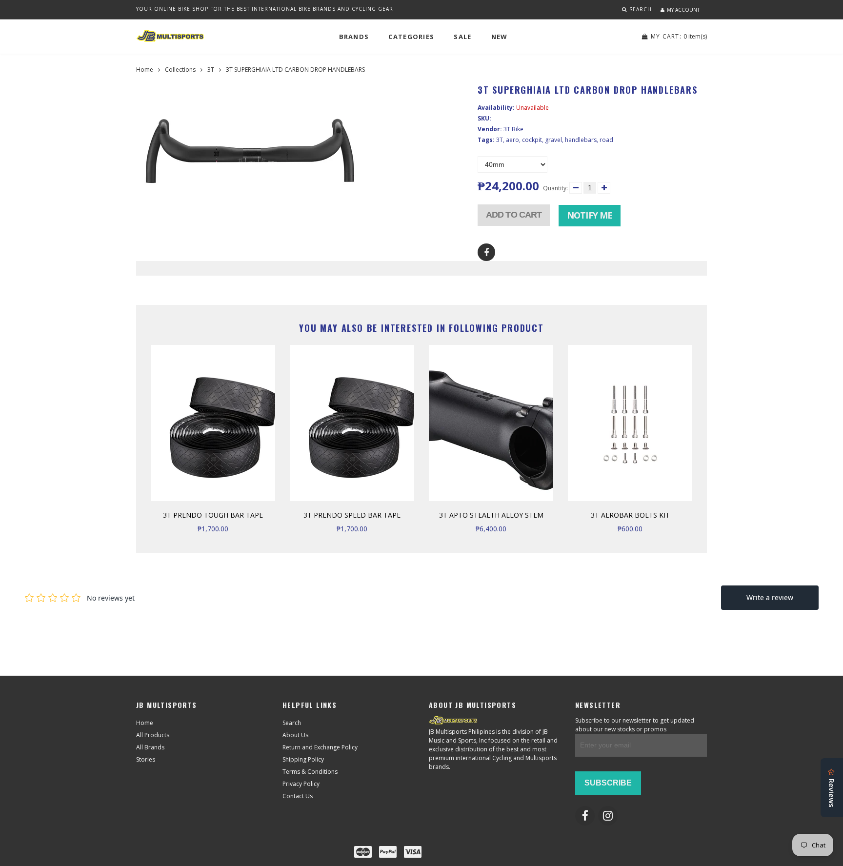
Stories (145, 759)
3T (210, 69)
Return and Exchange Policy (320, 747)
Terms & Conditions (310, 771)
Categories (411, 36)
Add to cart (514, 215)
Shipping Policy (303, 759)
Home (144, 69)
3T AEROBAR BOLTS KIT (630, 515)
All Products (152, 735)
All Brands (150, 747)
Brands (354, 36)
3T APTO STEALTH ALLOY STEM (491, 515)
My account (683, 9)
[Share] (486, 252)
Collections (180, 69)
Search (291, 723)
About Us (295, 735)
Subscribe (608, 783)
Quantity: (555, 188)
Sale (462, 36)
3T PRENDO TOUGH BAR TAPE (213, 515)
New (499, 36)
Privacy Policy (301, 784)
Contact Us (297, 796)
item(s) (679, 36)
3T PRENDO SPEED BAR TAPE (352, 515)
